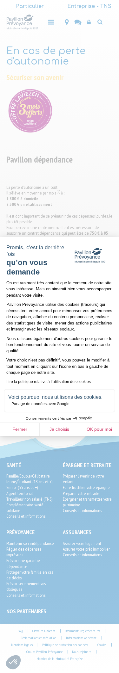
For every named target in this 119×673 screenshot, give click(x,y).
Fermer (19, 429)
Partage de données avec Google (40, 404)
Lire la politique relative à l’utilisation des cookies (48, 382)
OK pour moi (99, 429)
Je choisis (59, 429)
